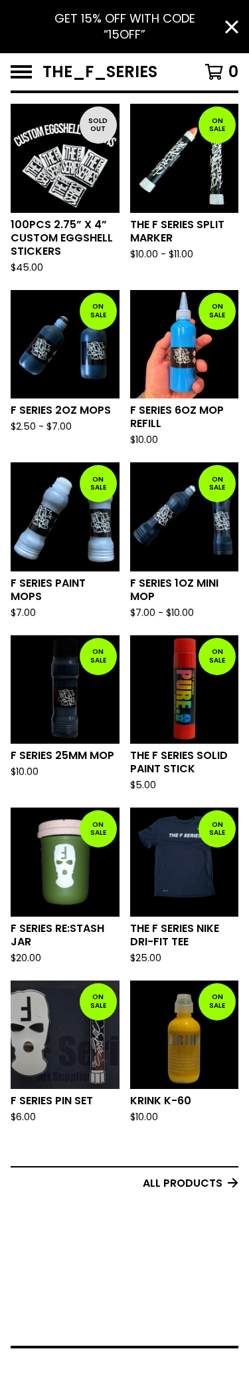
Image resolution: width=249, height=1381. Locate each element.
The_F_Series (99, 72)
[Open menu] (21, 72)
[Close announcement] (231, 27)
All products (182, 1183)
